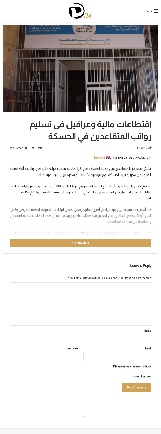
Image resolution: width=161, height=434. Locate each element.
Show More (81, 242)
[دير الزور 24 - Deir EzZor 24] (80, 11)
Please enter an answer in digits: (132, 366)
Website (73, 348)
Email (148, 348)
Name (147, 330)
